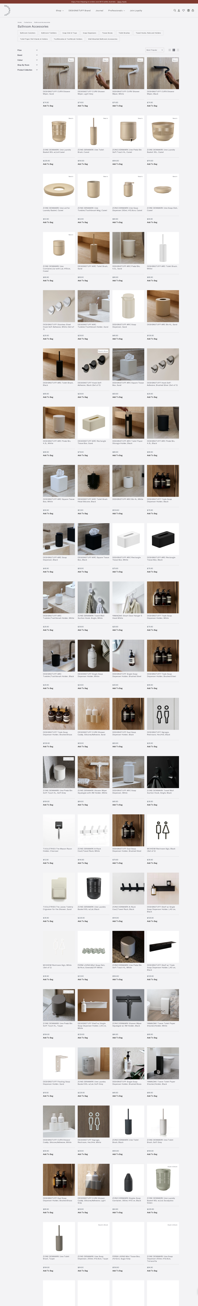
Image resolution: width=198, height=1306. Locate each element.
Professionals (115, 10)
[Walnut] (154, 914)
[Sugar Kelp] (85, 1038)
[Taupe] (47, 852)
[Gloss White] (44, 357)
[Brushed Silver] (47, 357)
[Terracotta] (47, 171)
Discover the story (115, 2)
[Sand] (44, 109)
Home (20, 22)
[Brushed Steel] (154, 543)
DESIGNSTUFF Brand (80, 10)
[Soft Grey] (85, 171)
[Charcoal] (82, 1038)
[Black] (47, 109)
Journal (99, 10)
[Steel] (154, 233)
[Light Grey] (50, 109)
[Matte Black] (50, 357)
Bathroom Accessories (42, 22)
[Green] (85, 976)
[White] (113, 109)
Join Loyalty (136, 10)
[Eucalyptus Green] (154, 171)
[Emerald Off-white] (79, 1038)
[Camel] (44, 171)
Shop (59, 10)
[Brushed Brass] (151, 543)
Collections (28, 22)
